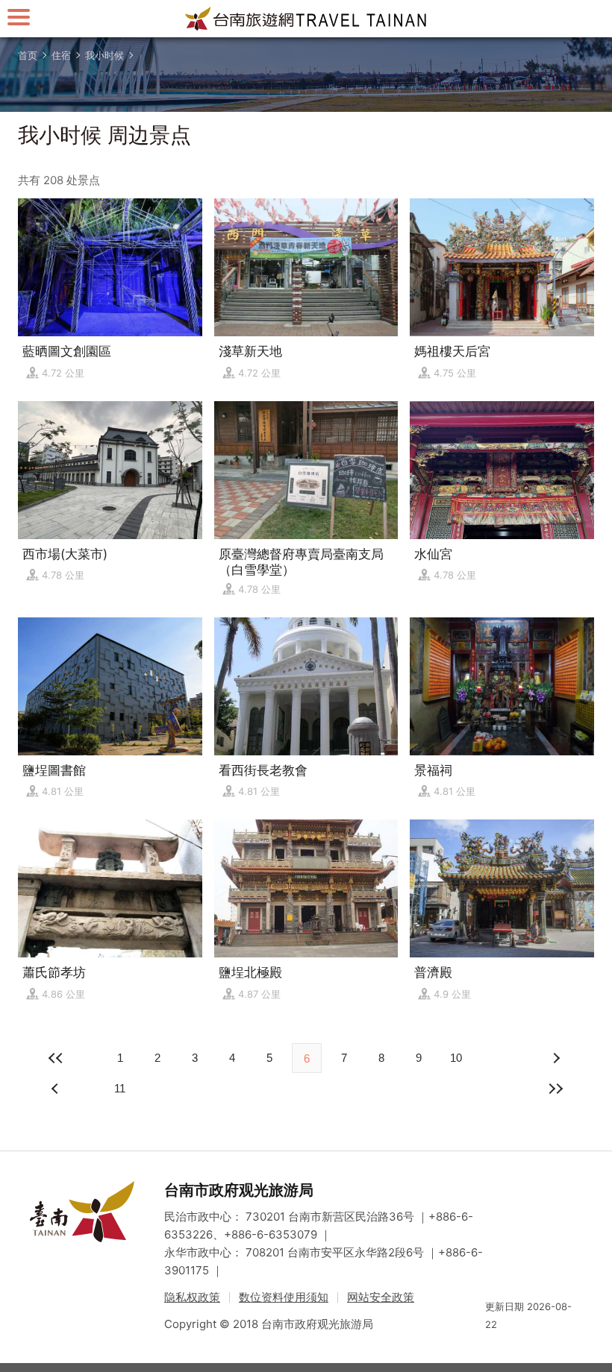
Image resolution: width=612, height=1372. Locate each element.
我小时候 (104, 55)
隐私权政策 (192, 1297)
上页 (555, 1058)
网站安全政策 (380, 1297)
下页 (57, 1089)
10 (456, 1057)
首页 (27, 55)
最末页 (555, 1089)
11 (119, 1088)
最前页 (57, 1058)
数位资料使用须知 (283, 1297)
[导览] (18, 17)
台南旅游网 (306, 19)
